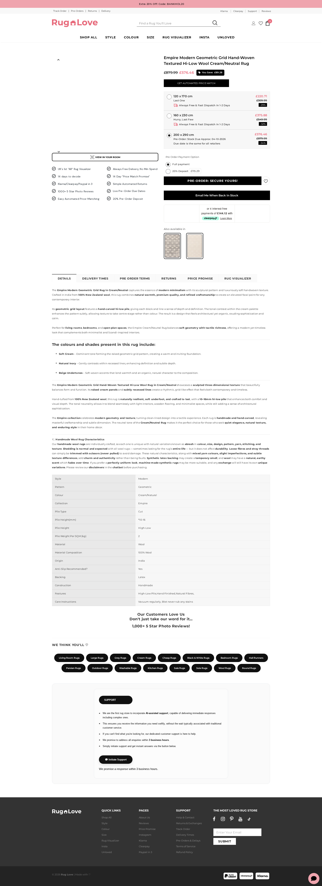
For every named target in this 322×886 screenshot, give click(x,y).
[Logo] (75, 23)
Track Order (60, 11)
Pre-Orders (77, 11)
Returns (92, 11)
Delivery (106, 11)
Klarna (224, 11)
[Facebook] (214, 819)
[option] (58, 71)
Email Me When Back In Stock (216, 195)
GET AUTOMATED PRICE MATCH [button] (196, 83)
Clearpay (238, 11)
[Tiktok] (249, 819)
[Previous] (58, 59)
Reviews (266, 11)
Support (252, 11)
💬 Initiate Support (116, 759)
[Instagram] (223, 819)
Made (78, 874)
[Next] (58, 151)
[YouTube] (240, 819)
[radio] (172, 246)
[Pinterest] (231, 819)
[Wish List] (265, 180)
